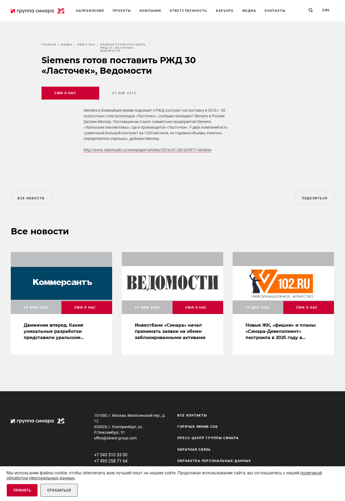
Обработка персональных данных (214, 461)
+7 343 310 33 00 (110, 454)
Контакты (275, 11)
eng (326, 10)
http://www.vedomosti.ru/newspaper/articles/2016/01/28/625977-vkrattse (147, 150)
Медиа (249, 11)
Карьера (225, 11)
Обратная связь (194, 449)
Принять (22, 490)
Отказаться (59, 490)
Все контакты (192, 415)
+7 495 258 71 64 (110, 461)
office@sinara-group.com (115, 438)
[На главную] (38, 11)
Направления (90, 11)
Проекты (122, 11)
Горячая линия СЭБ (197, 427)
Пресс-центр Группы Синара (208, 438)
